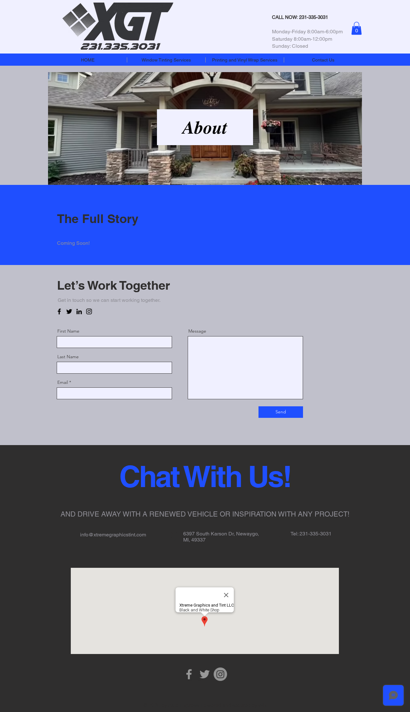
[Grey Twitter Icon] (204, 674)
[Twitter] (69, 311)
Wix (262, 705)
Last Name (68, 356)
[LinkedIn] (79, 311)
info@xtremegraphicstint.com (113, 535)
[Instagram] (89, 311)
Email (62, 382)
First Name (68, 331)
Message (197, 331)
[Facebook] (59, 311)
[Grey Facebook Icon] (189, 674)
